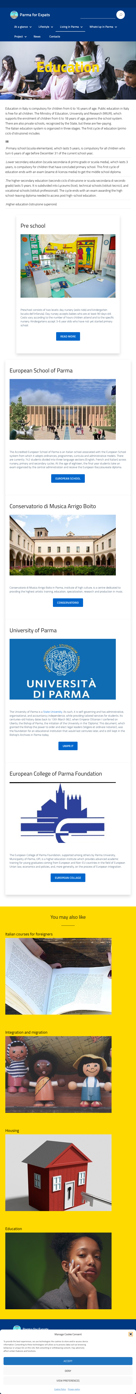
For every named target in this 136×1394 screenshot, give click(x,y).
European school (68, 478)
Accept (68, 1361)
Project (18, 36)
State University (52, 712)
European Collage (68, 878)
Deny (68, 1371)
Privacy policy (74, 1389)
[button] (130, 1334)
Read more (68, 336)
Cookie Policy (60, 1389)
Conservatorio (68, 602)
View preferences (68, 1381)
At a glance (21, 27)
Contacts (54, 36)
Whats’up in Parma (101, 27)
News (37, 36)
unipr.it (68, 746)
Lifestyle (44, 27)
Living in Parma (69, 27)
